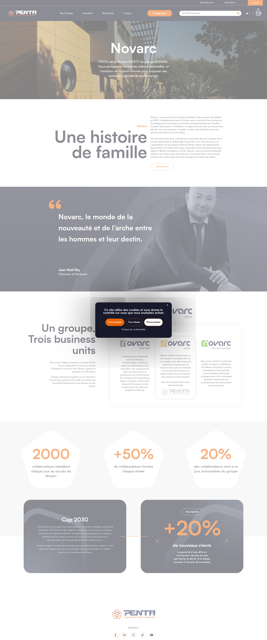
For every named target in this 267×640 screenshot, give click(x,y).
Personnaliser (153, 322)
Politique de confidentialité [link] (133, 330)
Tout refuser (134, 322)
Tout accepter (115, 322)
